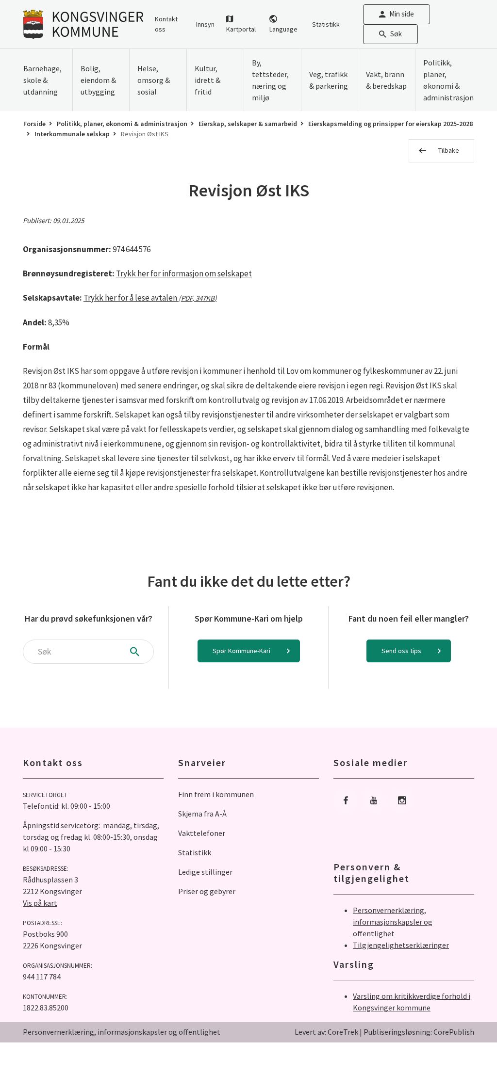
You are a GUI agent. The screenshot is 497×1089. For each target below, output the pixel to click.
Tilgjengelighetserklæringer (401, 945)
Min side (401, 13)
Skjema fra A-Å (202, 813)
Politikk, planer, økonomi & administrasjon (122, 123)
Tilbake (448, 150)
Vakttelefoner (201, 833)
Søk (396, 33)
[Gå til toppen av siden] (465, 1057)
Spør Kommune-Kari (241, 650)
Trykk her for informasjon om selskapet (184, 273)
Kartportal (241, 29)
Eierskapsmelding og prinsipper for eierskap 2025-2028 (390, 123)
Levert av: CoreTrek (326, 1032)
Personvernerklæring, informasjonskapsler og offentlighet (392, 921)
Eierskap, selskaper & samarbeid (248, 123)
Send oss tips (401, 650)
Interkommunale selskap (72, 133)
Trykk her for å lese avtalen (150, 297)
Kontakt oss (166, 24)
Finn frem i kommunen (216, 794)
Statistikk (326, 24)
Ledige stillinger (205, 872)
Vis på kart (40, 903)
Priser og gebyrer (206, 891)
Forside (34, 123)
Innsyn (205, 24)
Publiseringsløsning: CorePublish (419, 1032)
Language (283, 29)
